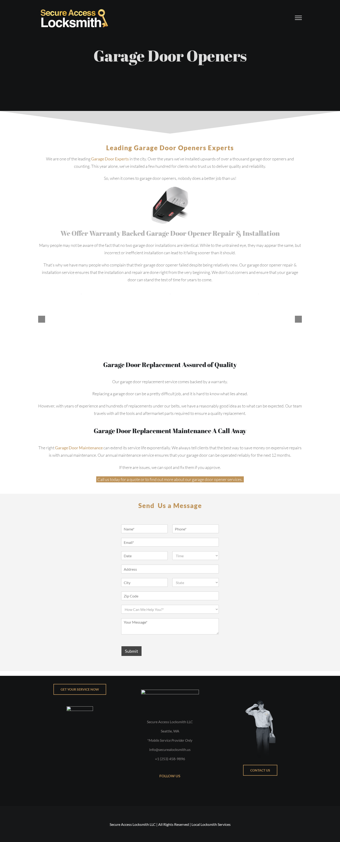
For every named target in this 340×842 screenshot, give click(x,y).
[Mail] (179, 789)
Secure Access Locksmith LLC (133, 824)
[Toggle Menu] (298, 18)
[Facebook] (161, 789)
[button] (41, 319)
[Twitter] (167, 789)
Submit (131, 651)
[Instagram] (173, 789)
